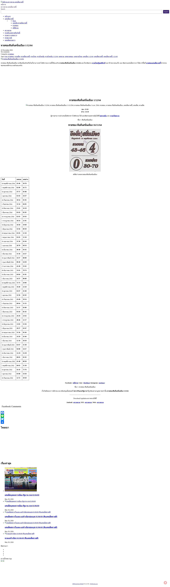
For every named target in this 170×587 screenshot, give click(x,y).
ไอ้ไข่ (23, 580)
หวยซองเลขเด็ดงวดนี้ (153, 63)
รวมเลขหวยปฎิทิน (21, 578)
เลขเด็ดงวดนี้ (11, 575)
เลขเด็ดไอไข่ (141, 578)
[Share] (85, 422)
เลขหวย (51, 575)
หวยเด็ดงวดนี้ (43, 575)
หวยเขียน (31, 578)
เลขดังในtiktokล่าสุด (11, 580)
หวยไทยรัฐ (19, 575)
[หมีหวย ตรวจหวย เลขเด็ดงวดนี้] (12, 2)
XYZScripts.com (94, 583)
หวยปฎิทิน (63, 580)
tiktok (19, 580)
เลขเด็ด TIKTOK (54, 580)
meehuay (102, 383)
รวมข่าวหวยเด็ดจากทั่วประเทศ (66, 578)
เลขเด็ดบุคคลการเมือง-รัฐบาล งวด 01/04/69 (22, 495)
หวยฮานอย (119, 578)
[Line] (85, 415)
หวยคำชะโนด (150, 575)
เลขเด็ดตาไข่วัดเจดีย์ (130, 578)
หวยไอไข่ (80, 578)
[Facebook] (85, 412)
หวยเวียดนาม (114, 116)
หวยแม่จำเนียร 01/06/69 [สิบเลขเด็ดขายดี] (21, 538)
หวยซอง (3, 575)
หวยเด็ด (32, 575)
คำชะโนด (133, 575)
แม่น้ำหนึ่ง (104, 578)
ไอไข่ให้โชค (37, 580)
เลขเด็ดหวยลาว (113, 575)
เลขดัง (90, 575)
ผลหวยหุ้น (103, 116)
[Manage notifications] (165, 582)
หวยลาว (95, 575)
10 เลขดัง (29, 580)
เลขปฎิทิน (87, 578)
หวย (37, 575)
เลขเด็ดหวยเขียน (152, 578)
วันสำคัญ (111, 578)
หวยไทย (26, 575)
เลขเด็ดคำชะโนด (40, 578)
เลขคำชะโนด (9, 578)
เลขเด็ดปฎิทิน (96, 578)
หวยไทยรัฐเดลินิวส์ (98, 63)
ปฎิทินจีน (45, 580)
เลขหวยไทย (83, 575)
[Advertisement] (85, 82)
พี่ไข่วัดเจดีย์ (141, 575)
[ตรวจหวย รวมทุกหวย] (1, 561)
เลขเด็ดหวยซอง (73, 575)
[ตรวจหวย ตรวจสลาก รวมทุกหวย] (3, 561)
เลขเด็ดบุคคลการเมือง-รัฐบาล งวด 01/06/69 (22, 506)
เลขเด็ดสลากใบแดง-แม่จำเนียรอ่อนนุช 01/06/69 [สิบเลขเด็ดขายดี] (31, 517)
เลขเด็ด (65, 575)
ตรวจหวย (76, 402)
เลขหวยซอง (58, 575)
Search (3, 9)
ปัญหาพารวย (102, 575)
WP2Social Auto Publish (77, 583)
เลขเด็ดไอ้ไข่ (51, 578)
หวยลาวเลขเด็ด (124, 575)
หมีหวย (75, 383)
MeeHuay (86, 383)
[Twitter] (85, 419)
